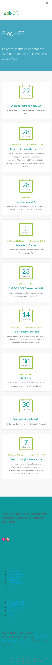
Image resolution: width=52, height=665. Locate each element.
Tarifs (10, 612)
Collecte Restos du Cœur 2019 (26, 148)
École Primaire (14, 577)
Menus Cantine (14, 607)
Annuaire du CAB (15, 610)
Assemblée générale (26, 245)
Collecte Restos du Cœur (26, 331)
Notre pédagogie (15, 582)
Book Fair (26, 378)
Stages (10, 615)
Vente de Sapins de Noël (26, 419)
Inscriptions (12, 585)
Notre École (12, 571)
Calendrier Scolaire (16, 604)
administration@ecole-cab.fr (18, 641)
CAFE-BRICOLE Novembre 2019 (26, 288)
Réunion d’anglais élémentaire (26, 459)
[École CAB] (11, 13)
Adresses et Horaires (17, 602)
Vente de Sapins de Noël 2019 (26, 105)
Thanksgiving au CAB (26, 201)
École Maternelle (15, 574)
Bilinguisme (12, 579)
